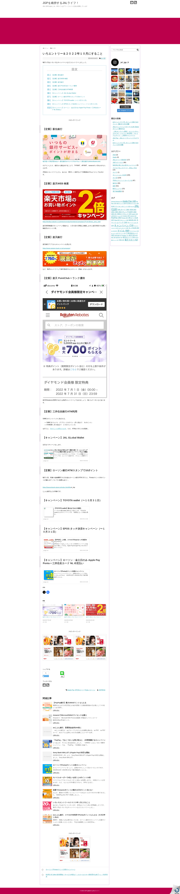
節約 (114, 186)
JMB (114, 214)
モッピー (114, 233)
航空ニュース (117, 188)
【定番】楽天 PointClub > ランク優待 (64, 86)
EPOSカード (79, 690)
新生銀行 (125, 235)
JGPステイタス (118, 162)
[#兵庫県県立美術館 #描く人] (136, 79)
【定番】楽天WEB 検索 (60, 78)
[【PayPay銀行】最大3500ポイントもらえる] (47, 706)
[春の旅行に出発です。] (136, 86)
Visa (117, 220)
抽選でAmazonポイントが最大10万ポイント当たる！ (73, 790)
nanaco (133, 216)
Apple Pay (71, 690)
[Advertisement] (90, 31)
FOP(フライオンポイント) (120, 206)
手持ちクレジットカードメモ (122, 180)
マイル (123, 230)
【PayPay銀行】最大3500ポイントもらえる (69, 703)
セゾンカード (123, 228)
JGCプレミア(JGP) (127, 212)
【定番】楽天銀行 (58, 82)
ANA (114, 155)
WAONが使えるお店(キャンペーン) (124, 165)
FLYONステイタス (132, 203)
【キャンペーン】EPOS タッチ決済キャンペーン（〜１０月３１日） (75, 104)
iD (132, 206)
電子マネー (131, 240)
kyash (135, 214)
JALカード (123, 210)
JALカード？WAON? (120, 160)
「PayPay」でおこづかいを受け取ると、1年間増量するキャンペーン (79, 740)
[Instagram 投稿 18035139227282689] (129, 79)
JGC (114, 212)
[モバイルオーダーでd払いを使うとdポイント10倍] (47, 781)
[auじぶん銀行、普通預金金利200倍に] (47, 731)
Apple (115, 157)
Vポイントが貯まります (58, 428)
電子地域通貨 (117, 191)
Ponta (86, 690)
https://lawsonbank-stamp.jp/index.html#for (57, 487)
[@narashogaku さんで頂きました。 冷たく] (121, 71)
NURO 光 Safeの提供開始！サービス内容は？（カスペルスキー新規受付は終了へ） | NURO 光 (77, 875)
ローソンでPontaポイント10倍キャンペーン (69, 571)
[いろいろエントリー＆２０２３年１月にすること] (47, 806)
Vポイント (124, 220)
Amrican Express (116, 201)
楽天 (132, 235)
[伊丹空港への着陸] (114, 93)
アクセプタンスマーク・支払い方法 (125, 168)
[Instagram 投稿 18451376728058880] (129, 71)
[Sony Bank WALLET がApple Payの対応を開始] (47, 756)
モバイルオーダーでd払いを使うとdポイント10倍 (72, 777)
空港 (121, 240)
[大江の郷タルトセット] (121, 79)
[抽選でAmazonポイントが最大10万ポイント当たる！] (47, 793)
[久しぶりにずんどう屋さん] (114, 79)
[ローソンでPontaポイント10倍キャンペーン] (47, 769)
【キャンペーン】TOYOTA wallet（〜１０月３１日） (70, 100)
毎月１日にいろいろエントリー (52, 617)
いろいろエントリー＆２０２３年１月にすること (71, 802)
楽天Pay (119, 237)
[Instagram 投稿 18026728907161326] (114, 71)
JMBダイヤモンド (124, 214)
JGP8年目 (102, 690)
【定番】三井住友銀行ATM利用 (62, 89)
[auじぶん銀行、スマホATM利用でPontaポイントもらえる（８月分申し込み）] (47, 818)
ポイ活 (103, 58)
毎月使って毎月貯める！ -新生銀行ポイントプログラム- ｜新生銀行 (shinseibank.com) (71, 161)
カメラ (115, 172)
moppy (126, 216)
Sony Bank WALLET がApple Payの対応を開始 (71, 752)
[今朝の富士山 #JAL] (129, 93)
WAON (132, 220)
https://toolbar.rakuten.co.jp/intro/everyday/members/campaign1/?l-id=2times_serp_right (71, 222)
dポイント (121, 203)
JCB (133, 210)
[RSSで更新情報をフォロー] (135, 2)
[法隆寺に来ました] (136, 71)
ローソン (92, 690)
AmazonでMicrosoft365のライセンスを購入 (70, 715)
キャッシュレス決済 (119, 175)
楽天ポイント (129, 237)
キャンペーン (124, 225)
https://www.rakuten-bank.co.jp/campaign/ (56, 248)
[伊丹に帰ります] (121, 93)
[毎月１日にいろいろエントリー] (52, 609)
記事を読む (56, 710)
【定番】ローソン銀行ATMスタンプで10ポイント (68, 96)
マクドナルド (134, 231)
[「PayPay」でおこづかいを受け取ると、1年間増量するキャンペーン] (47, 744)
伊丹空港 (118, 235)
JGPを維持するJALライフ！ (61, 2)
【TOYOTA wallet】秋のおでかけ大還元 (67, 508)
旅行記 (115, 183)
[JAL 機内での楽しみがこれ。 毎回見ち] (136, 93)
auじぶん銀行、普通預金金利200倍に (67, 728)
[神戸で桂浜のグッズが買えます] (129, 100)
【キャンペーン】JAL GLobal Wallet (64, 93)
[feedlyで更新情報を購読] (131, 2)
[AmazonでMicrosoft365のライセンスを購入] (47, 719)
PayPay (116, 218)
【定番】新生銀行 (58, 75)
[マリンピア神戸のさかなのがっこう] (136, 100)
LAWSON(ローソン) (117, 216)
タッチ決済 (134, 228)
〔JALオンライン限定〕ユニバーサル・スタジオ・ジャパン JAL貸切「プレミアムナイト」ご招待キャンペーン (126, 133)
